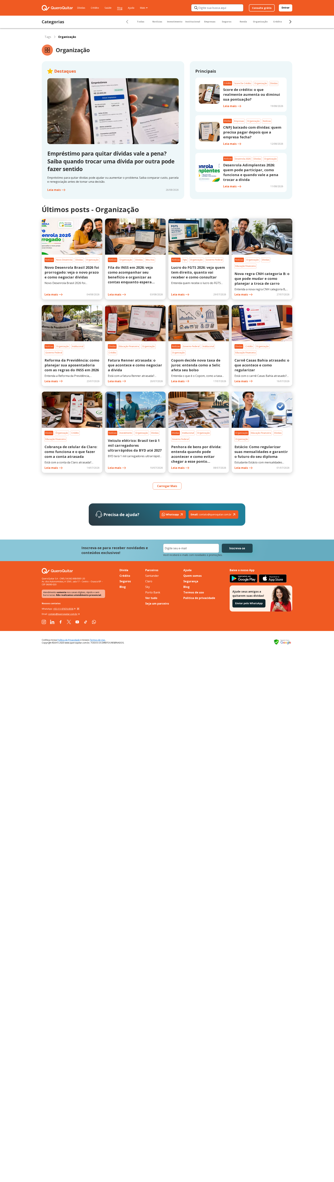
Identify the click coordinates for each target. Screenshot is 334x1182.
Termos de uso (193, 592)
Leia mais (54, 190)
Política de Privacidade (68, 639)
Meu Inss (150, 259)
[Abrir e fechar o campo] (196, 8)
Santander (152, 576)
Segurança (190, 581)
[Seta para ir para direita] (290, 22)
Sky (147, 587)
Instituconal (77, 346)
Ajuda (131, 7)
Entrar (285, 7)
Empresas (209, 21)
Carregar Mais (167, 486)
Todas (140, 21)
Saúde (108, 7)
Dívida (124, 570)
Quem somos (192, 576)
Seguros (226, 21)
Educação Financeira (245, 266)
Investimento (174, 21)
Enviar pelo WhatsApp (249, 603)
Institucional (192, 21)
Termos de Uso (98, 639)
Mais (142, 7)
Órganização (61, 432)
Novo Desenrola (64, 259)
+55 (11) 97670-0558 (63, 608)
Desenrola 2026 (242, 158)
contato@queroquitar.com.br (211, 514)
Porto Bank (152, 592)
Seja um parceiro (157, 603)
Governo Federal (214, 259)
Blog (119, 7)
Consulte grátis (262, 8)
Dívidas (81, 7)
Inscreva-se (237, 548)
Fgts (185, 259)
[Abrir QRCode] (78, 609)
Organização (260, 21)
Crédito (95, 7)
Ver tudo (151, 598)
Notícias (157, 21)
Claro (148, 581)
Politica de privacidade (199, 598)
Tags (48, 37)
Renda (243, 21)
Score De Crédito (242, 83)
